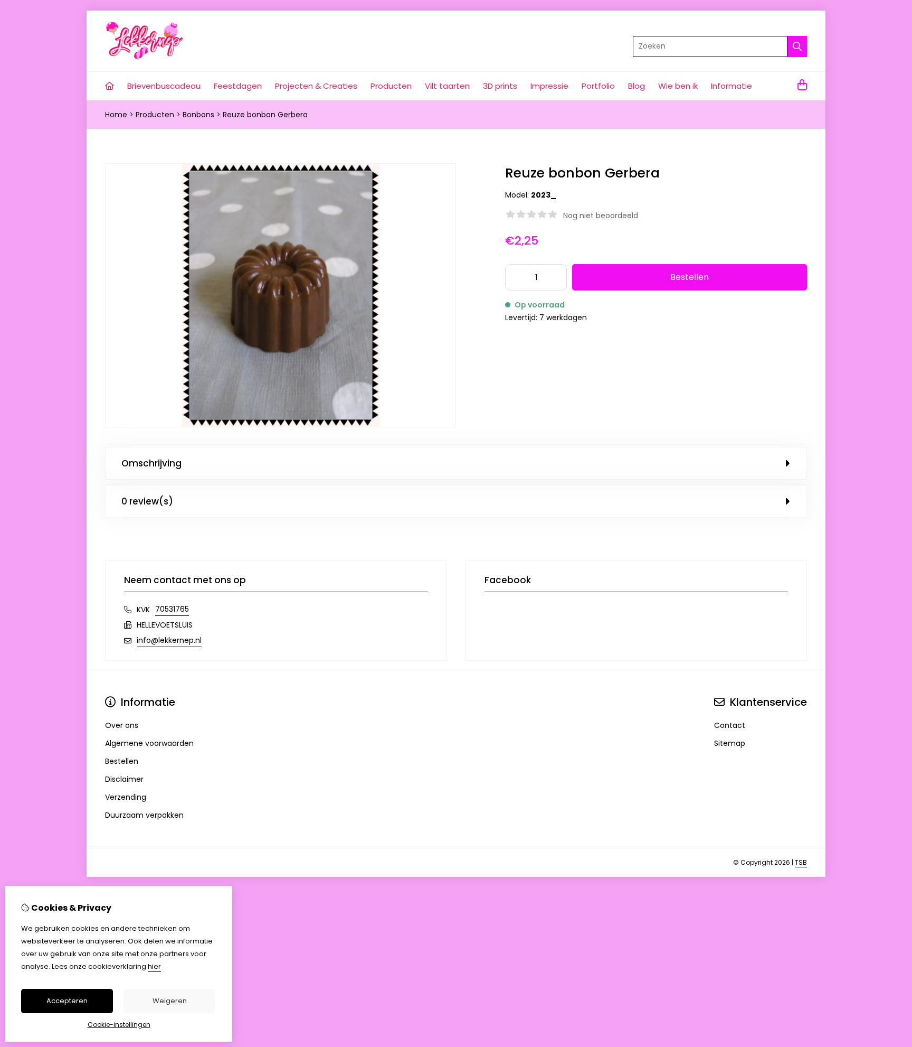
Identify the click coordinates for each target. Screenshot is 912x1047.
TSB (801, 862)
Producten (391, 85)
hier (154, 966)
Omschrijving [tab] (151, 463)
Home (116, 114)
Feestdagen (238, 85)
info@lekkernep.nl (169, 640)
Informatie (731, 85)
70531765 (172, 609)
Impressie (549, 85)
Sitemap (729, 743)
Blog (636, 85)
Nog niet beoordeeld (600, 215)
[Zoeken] (797, 46)
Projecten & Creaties (316, 85)
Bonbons (198, 114)
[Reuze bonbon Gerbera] (280, 424)
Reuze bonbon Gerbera (265, 114)
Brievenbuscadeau (164, 85)
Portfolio (598, 85)
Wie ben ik (678, 85)
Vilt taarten (447, 85)
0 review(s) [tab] (147, 501)
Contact (729, 725)
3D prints (500, 85)
